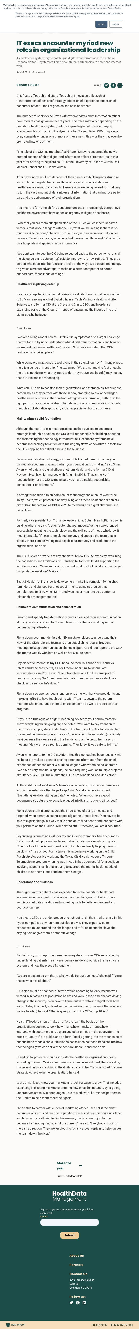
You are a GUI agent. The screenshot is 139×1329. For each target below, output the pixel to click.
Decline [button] (116, 24)
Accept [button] (101, 24)
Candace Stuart (27, 85)
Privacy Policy (99, 1324)
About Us (77, 1256)
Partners (76, 1265)
